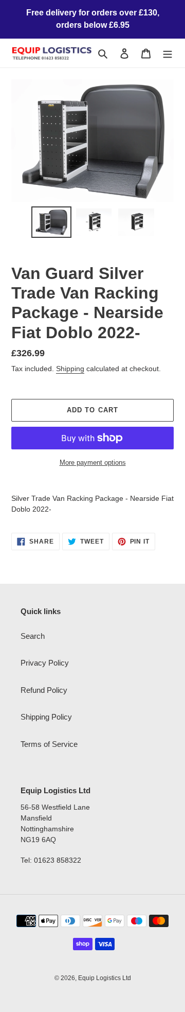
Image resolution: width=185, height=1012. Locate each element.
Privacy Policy (45, 662)
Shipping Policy (46, 716)
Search (33, 636)
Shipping (70, 368)
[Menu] (167, 53)
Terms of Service (49, 744)
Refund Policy (44, 690)
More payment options (93, 462)
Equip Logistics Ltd (104, 978)
